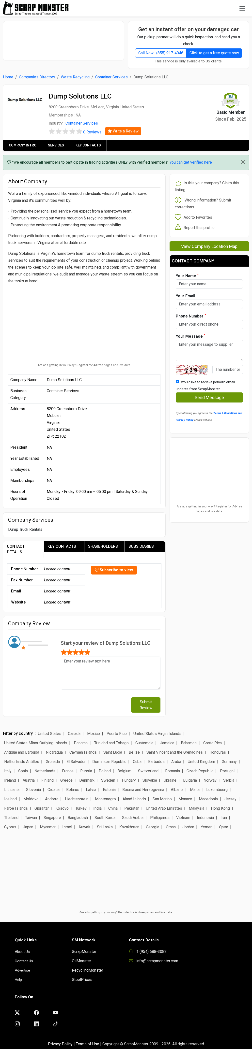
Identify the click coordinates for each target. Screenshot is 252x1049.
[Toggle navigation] (242, 8)
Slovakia (149, 780)
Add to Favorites (198, 217)
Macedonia (208, 799)
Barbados (156, 761)
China (113, 808)
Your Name (187, 275)
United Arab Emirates (164, 808)
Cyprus (10, 827)
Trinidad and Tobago (111, 743)
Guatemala (144, 743)
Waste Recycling (75, 77)
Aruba (176, 761)
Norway (210, 780)
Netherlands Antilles (21, 761)
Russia (86, 771)
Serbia (228, 780)
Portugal (227, 771)
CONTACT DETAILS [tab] (16, 549)
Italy (8, 771)
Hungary (129, 780)
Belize (134, 752)
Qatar (223, 827)
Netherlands (44, 771)
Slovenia (33, 789)
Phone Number (191, 315)
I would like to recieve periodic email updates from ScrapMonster (205, 385)
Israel (67, 827)
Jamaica (167, 743)
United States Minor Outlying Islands (35, 743)
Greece (66, 780)
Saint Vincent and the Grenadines (174, 752)
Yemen (206, 827)
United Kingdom (201, 761)
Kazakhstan (129, 827)
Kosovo (62, 808)
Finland (47, 780)
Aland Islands (134, 799)
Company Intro (22, 145)
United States (49, 733)
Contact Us (24, 961)
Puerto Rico (117, 733)
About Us (22, 951)
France (68, 771)
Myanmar (48, 827)
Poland (105, 771)
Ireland (10, 780)
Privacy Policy (60, 1044)
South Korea (104, 817)
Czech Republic (200, 771)
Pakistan (131, 808)
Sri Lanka (105, 827)
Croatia (53, 789)
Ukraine (170, 780)
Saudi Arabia (132, 817)
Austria (29, 780)
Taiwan (31, 817)
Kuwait (84, 827)
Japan (28, 827)
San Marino (162, 799)
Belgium (124, 771)
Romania (172, 771)
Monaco (185, 799)
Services (56, 145)
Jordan (188, 827)
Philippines (160, 817)
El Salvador (76, 761)
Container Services (111, 77)
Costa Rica (212, 743)
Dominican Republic (109, 761)
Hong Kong (220, 808)
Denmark (86, 780)
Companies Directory (37, 77)
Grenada (53, 761)
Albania (177, 789)
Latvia (91, 789)
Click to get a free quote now (214, 53)
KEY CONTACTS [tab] (61, 546)
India (97, 808)
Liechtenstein (76, 799)
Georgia (152, 827)
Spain (23, 771)
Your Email (187, 295)
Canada (74, 733)
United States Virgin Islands (157, 733)
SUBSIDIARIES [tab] (141, 546)
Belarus (72, 789)
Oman (171, 827)
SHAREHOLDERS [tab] (103, 546)
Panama (81, 743)
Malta (195, 789)
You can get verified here (191, 162)
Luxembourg (217, 789)
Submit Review (146, 705)
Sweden (108, 780)
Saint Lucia (112, 752)
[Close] (243, 162)
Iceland (10, 799)
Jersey (230, 799)
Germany (229, 761)
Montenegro (105, 799)
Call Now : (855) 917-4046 (160, 53)
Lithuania (11, 789)
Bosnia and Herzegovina (143, 789)
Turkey (81, 808)
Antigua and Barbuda (21, 752)
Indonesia (205, 817)
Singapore (52, 817)
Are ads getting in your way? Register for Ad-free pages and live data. (84, 365)
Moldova (30, 799)
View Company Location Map (209, 246)
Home (8, 77)
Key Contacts (88, 145)
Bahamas (189, 743)
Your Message (190, 336)
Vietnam (183, 817)
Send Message (209, 397)
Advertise (22, 970)
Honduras (217, 752)
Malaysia (196, 808)
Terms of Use (87, 1044)
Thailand (11, 817)
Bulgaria (190, 780)
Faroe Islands (16, 808)
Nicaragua (54, 752)
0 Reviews (92, 132)
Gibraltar (41, 808)
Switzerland (148, 771)
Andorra (51, 799)
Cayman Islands (83, 752)
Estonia (109, 789)
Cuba (137, 761)
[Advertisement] (65, 38)
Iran (223, 817)
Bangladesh (78, 817)
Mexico (93, 733)
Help (18, 979)
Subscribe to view (116, 570)
